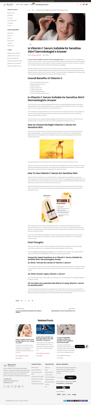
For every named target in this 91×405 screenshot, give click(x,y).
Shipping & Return (49, 379)
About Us (47, 367)
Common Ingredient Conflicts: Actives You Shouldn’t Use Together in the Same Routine (65, 340)
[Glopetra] (8, 4)
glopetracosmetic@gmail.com (10, 380)
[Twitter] (11, 386)
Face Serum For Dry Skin (37, 376)
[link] (21, 300)
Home (29, 10)
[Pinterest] (22, 386)
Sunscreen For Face (36, 381)
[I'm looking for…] (77, 4)
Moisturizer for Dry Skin (37, 379)
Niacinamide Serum (36, 370)
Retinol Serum (35, 367)
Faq (46, 386)
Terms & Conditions (50, 377)
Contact (47, 384)
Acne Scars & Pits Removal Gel (15, 398)
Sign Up (70, 377)
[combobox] (67, 4)
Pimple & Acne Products (37, 383)
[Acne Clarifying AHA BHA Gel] (5, 398)
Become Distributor (50, 382)
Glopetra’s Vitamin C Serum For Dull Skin (43, 251)
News (33, 10)
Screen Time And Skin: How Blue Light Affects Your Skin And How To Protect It (44, 338)
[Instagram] (8, 386)
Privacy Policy (48, 374)
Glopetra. (63, 65)
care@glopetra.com (8, 382)
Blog (46, 370)
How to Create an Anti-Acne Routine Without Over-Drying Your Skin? (25, 341)
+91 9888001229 (7, 379)
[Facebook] (4, 386)
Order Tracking (49, 372)
